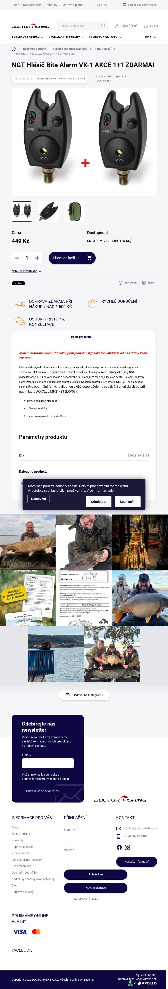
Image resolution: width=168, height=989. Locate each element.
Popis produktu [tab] (81, 336)
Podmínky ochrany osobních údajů (34, 879)
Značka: (104, 80)
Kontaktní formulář (137, 861)
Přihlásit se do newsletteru (43, 791)
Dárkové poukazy (23, 892)
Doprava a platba (72, 5)
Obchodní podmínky (24, 872)
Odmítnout (98, 502)
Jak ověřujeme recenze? (27, 859)
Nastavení (38, 499)
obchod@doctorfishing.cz (140, 828)
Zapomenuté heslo (86, 898)
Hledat (102, 25)
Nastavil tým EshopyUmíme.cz (137, 979)
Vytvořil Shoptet (146, 975)
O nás (15, 5)
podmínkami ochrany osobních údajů (45, 778)
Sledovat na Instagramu (88, 695)
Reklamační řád (21, 866)
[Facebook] (119, 847)
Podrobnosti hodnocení (72, 78)
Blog (14, 885)
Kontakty (51, 5)
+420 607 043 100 (136, 836)
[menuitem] (28, 37)
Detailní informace (24, 271)
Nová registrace (96, 887)
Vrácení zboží (20, 853)
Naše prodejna (32, 5)
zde (111, 490)
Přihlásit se (96, 874)
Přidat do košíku (66, 258)
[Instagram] (127, 847)
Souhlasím (127, 502)
